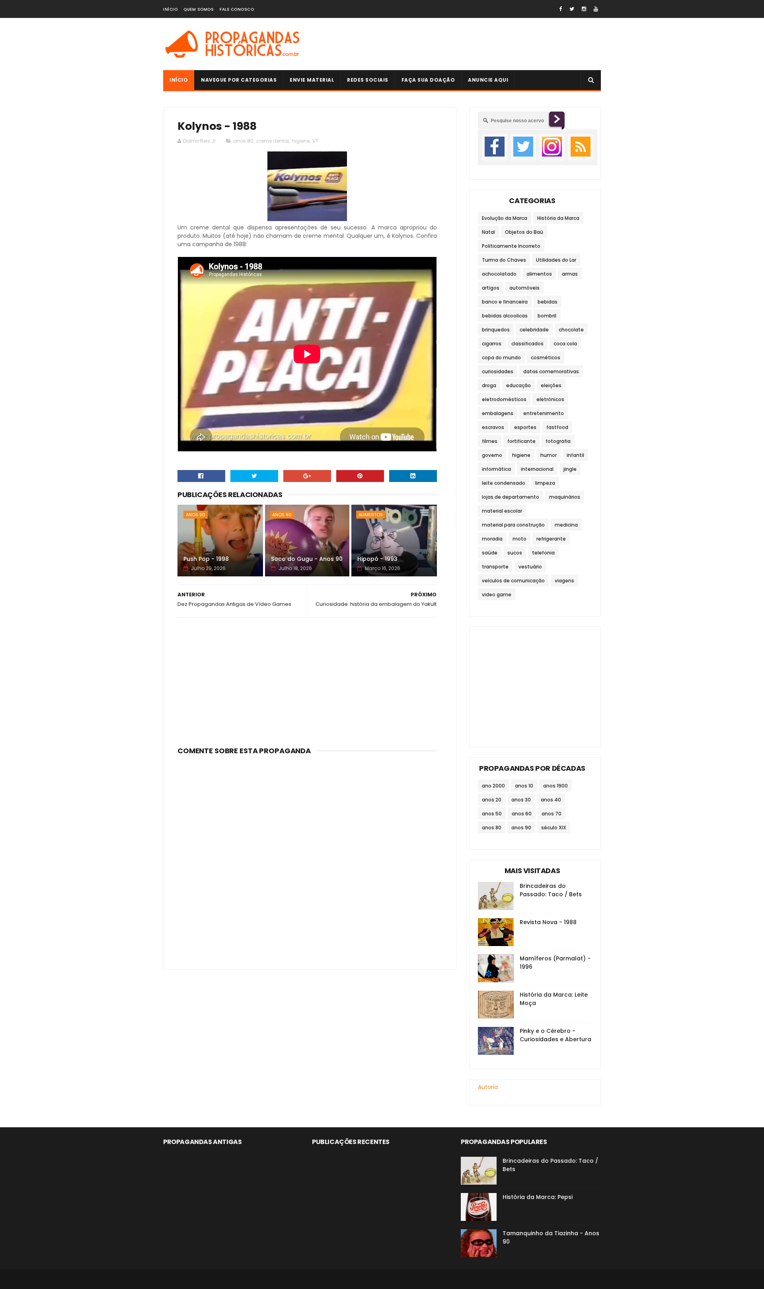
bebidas (547, 301)
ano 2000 (493, 785)
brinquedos (496, 329)
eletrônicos (550, 399)
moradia (492, 538)
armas (570, 273)
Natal (488, 232)
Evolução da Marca (504, 218)
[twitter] (572, 9)
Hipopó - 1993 (377, 559)
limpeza (545, 483)
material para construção (513, 524)
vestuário (530, 566)
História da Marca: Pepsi (538, 1197)
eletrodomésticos (504, 399)
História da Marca (558, 218)
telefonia (543, 552)
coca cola (565, 343)
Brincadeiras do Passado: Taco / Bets (551, 890)
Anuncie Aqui (488, 79)
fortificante (521, 441)
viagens (564, 580)
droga (489, 385)
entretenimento (543, 413)
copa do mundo (501, 357)
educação (518, 385)
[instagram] (584, 9)
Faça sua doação (428, 79)
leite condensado (503, 483)
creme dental (272, 140)
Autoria (488, 1087)
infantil (575, 455)
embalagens (497, 413)
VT (315, 140)
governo (492, 455)
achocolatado (499, 273)
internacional (537, 469)
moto (519, 538)
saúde (489, 552)
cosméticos (545, 357)
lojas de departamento (510, 497)
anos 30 (521, 799)
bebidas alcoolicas (505, 315)
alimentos (371, 514)
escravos (493, 427)
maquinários (564, 497)
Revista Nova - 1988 (548, 922)
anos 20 (491, 799)
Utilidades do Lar (556, 260)
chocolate (571, 329)
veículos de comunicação (513, 580)
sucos (514, 552)
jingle (570, 469)
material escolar (502, 510)
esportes (525, 427)
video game (496, 594)
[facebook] (560, 9)
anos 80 (243, 140)
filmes (489, 441)
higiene (301, 140)
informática (496, 469)
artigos (490, 287)
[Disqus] (307, 857)
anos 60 (522, 813)
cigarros (491, 343)
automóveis (524, 287)
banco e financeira (505, 301)
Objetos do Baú (524, 232)
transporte (495, 566)
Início (170, 9)
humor (548, 455)
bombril (547, 315)
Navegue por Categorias (239, 79)
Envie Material (312, 79)
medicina (566, 524)
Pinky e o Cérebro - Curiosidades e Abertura (555, 1035)
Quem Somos (198, 9)
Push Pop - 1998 (206, 559)
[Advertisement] (456, 44)
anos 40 (551, 799)
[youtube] (596, 9)
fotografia (558, 441)
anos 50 (492, 813)
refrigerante (551, 538)
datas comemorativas (551, 371)
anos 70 (551, 813)
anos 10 (524, 785)
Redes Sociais (367, 79)
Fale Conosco (237, 9)
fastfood (557, 427)
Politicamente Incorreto (511, 246)
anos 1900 (555, 785)
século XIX (553, 827)
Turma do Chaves (504, 260)
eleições (551, 385)
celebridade (534, 329)
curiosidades (497, 371)
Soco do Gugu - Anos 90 (307, 559)
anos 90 (195, 514)
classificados (527, 343)
